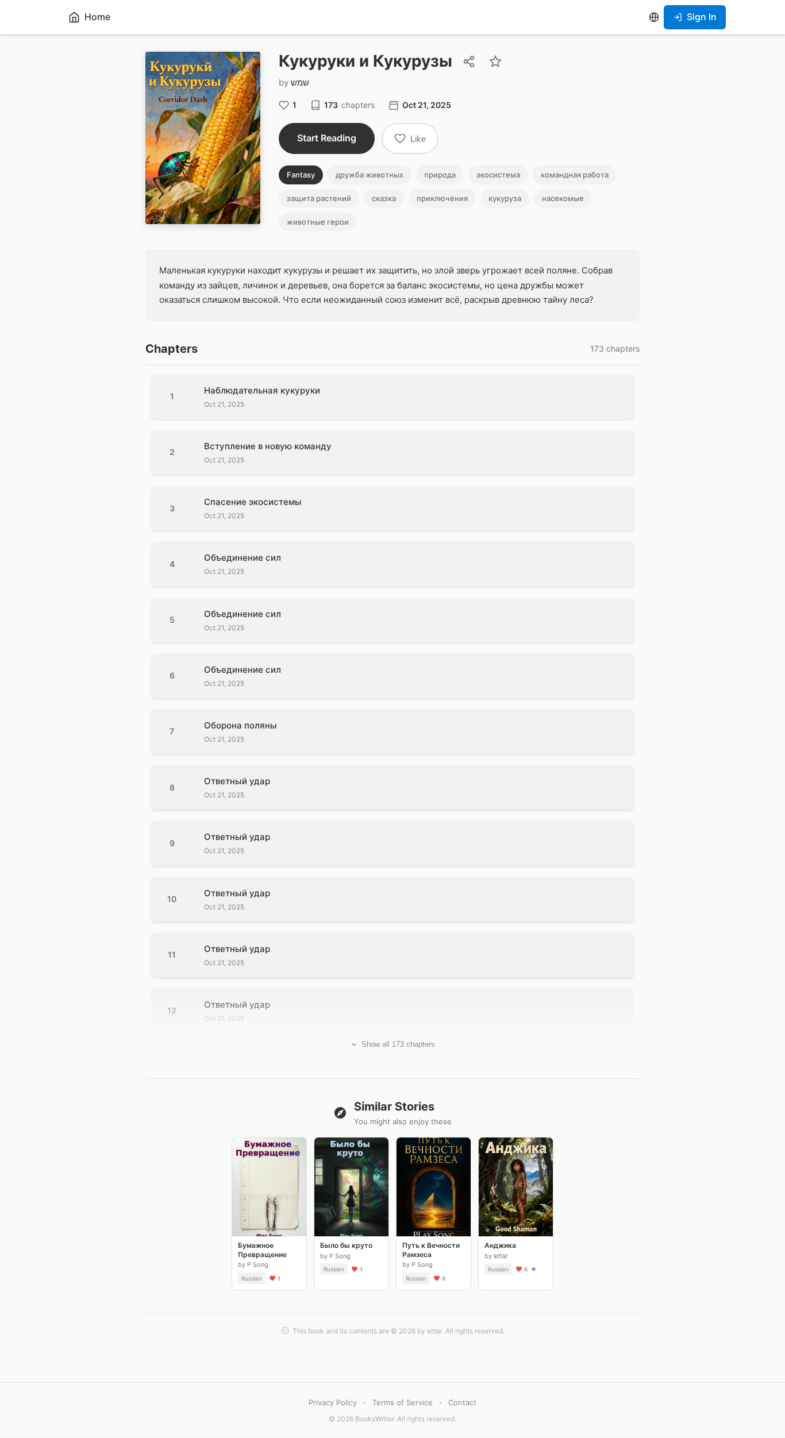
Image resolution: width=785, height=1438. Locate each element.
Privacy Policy (333, 1402)
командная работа (575, 174)
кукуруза (504, 198)
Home (97, 16)
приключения (442, 198)
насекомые (563, 198)
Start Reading (326, 138)
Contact (462, 1402)
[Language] (654, 17)
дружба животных (369, 174)
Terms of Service (402, 1402)
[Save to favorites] (495, 61)
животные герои (318, 221)
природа (440, 174)
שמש (300, 82)
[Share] (469, 61)
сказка (384, 198)
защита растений (319, 198)
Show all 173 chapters (398, 1044)
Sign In (702, 16)
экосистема (498, 174)
